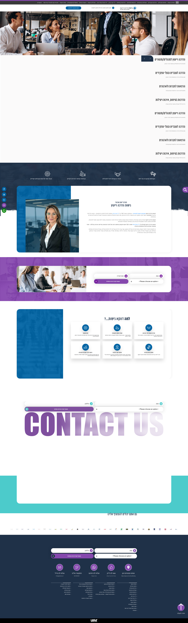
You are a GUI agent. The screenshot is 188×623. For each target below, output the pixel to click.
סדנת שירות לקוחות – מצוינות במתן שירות (105, 594)
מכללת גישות (91, 2)
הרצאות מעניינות (88, 590)
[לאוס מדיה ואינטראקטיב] (94, 620)
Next (150, 59)
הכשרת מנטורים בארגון (109, 584)
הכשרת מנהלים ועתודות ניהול (85, 584)
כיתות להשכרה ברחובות (87, 598)
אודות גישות (171, 2)
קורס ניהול (90, 594)
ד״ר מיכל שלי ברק (102, 2)
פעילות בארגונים (142, 2)
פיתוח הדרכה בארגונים (65, 586)
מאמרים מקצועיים (72, 2)
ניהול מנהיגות (111, 586)
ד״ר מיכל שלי (136, 224)
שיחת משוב (111, 588)
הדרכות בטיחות (121, 2)
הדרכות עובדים (152, 2)
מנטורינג (90, 596)
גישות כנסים (82, 2)
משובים (39, 2)
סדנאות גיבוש (67, 592)
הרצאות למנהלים (66, 588)
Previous (144, 59)
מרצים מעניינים (89, 592)
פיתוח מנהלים (162, 2)
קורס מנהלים (67, 590)
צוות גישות (63, 2)
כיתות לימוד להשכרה (65, 584)
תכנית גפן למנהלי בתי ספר (50, 2)
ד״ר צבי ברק (116, 213)
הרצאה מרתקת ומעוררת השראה (85, 586)
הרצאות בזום (89, 588)
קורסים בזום (67, 594)
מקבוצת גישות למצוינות (139, 213)
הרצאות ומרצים (131, 2)
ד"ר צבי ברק (112, 2)
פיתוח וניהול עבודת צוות (109, 590)
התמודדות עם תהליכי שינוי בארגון (106, 592)
